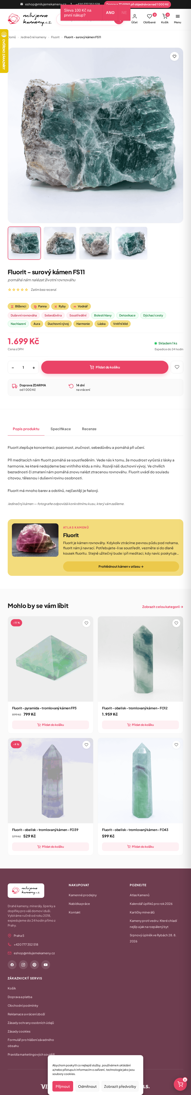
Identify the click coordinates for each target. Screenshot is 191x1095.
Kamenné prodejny (83, 895)
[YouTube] (45, 964)
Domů (12, 37)
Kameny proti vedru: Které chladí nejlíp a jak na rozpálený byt (153, 924)
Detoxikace (127, 315)
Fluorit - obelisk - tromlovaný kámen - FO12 (134, 708)
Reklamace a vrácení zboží (26, 1014)
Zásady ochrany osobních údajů (31, 1023)
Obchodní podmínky (23, 1005)
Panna (40, 306)
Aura (37, 324)
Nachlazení (18, 324)
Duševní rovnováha (24, 315)
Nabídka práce (79, 904)
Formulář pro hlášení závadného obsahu (31, 1043)
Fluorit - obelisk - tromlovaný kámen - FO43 (135, 829)
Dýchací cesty (153, 315)
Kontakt (74, 912)
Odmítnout (87, 1086)
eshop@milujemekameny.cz (45, 4)
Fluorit (55, 37)
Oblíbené (149, 18)
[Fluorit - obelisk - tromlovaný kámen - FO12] (140, 659)
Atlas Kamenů (140, 895)
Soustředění (77, 315)
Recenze (89, 428)
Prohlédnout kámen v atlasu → (121, 566)
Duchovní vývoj (58, 324)
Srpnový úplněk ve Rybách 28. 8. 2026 (153, 938)
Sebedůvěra (53, 315)
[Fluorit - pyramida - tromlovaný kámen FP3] (50, 659)
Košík (165, 18)
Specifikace (61, 428)
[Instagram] (23, 964)
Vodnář (80, 306)
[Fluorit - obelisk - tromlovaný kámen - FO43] (140, 780)
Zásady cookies (19, 1031)
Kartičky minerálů (142, 912)
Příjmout (63, 1086)
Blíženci (18, 306)
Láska (102, 324)
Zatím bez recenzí (43, 290)
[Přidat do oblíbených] (174, 56)
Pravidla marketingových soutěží (31, 1054)
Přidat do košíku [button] (53, 725)
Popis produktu (26, 428)
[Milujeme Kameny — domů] (30, 19)
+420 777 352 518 (87, 4)
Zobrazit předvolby (120, 1086)
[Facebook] (12, 964)
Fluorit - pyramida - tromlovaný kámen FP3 (44, 708)
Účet (134, 22)
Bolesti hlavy (103, 315)
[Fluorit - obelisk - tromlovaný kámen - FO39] (50, 780)
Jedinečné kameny (33, 37)
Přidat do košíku (108, 367)
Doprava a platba (20, 997)
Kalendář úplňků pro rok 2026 (151, 904)
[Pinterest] (34, 964)
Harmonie (83, 324)
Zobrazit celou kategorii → (162, 606)
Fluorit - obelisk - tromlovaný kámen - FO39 (45, 829)
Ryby (60, 306)
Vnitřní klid (120, 324)
